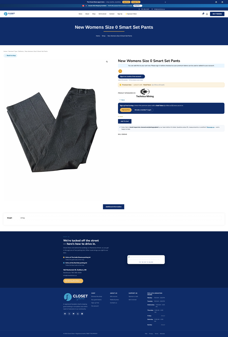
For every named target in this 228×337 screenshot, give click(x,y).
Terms (156, 333)
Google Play (135, 2)
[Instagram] (82, 313)
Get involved (132, 299)
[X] (69, 313)
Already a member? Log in (143, 110)
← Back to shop (10, 55)
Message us (210, 127)
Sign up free (126, 110)
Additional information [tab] (113, 207)
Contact (111, 14)
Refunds (162, 333)
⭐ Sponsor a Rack (131, 14)
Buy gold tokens (96, 299)
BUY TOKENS (217, 14)
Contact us (113, 303)
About (87, 14)
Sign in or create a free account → (131, 76)
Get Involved (102, 14)
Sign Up (120, 14)
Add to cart (125, 121)
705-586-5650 (145, 9)
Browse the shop (96, 296)
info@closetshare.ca (159, 9)
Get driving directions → (73, 281)
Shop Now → (137, 5)
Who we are (113, 296)
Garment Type (12, 51)
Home (80, 14)
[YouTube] (73, 313)
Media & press (114, 299)
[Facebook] (65, 313)
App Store (126, 2)
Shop (93, 14)
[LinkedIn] (77, 313)
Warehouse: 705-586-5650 (72, 272)
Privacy (151, 333)
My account (95, 306)
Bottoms (21, 51)
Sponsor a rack (133, 296)
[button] (107, 61)
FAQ (146, 333)
